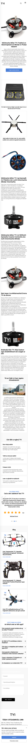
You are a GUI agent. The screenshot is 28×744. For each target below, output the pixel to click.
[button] (11, 521)
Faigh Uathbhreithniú (14, 70)
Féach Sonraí (14, 92)
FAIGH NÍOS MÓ (6, 557)
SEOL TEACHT (8, 699)
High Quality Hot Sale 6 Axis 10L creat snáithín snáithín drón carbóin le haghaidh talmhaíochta (14, 139)
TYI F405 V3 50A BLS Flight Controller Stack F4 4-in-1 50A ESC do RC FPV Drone (14, 107)
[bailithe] (3, 3)
